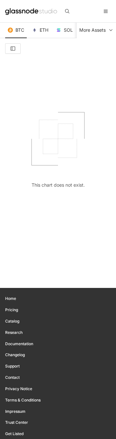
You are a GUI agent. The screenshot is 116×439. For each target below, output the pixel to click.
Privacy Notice (18, 388)
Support (12, 366)
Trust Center (16, 422)
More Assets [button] (92, 30)
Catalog (12, 321)
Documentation (19, 343)
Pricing (11, 309)
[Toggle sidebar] (13, 48)
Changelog (15, 354)
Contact (12, 377)
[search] (67, 11)
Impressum (15, 411)
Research (14, 332)
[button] (16, 30)
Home (10, 298)
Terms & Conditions (23, 400)
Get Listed (14, 433)
